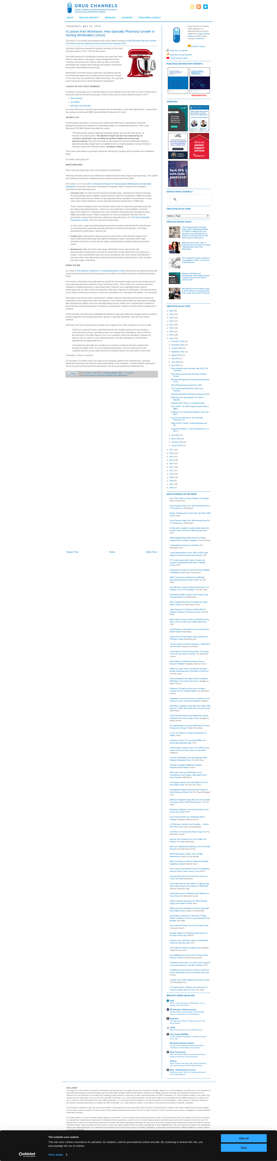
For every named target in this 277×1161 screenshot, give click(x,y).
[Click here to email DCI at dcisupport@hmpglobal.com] (189, 46)
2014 (171, 460)
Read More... (201, 38)
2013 (171, 463)
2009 (171, 477)
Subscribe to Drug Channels (180, 55)
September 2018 (178, 352)
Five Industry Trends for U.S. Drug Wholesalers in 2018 (101, 271)
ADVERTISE (127, 18)
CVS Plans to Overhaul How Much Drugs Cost (188, 832)
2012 (171, 467)
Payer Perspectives (178, 1052)
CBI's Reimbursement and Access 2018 (186, 385)
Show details (55, 1154)
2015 (171, 457)
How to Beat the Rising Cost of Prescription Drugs (189, 925)
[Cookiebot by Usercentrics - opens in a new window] (27, 1154)
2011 (171, 470)
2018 (171, 338)
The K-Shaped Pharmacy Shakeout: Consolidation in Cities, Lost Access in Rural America (196, 260)
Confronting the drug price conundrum (184, 545)
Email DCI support (198, 46)
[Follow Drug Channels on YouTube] (168, 58)
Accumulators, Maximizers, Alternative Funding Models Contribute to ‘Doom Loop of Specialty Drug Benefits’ (189, 918)
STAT (172, 1001)
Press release (77, 98)
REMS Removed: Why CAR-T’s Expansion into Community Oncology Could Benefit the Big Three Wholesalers (196, 246)
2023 (171, 321)
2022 (171, 325)
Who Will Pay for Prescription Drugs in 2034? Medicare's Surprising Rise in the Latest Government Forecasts (196, 291)
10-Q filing (75, 102)
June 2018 (175, 362)
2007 (171, 484)
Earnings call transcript (80, 106)
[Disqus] (112, 425)
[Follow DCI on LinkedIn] (168, 50)
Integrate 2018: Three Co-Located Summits (188, 403)
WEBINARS (110, 18)
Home (112, 552)
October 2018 (177, 348)
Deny (244, 1147)
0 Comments (129, 373)
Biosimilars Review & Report (182, 1043)
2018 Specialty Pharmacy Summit (141, 41)
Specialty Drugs (112, 375)
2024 (171, 318)
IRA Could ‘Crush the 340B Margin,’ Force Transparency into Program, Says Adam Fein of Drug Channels (188, 774)
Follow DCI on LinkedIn (178, 50)
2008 (171, 481)
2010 (171, 474)
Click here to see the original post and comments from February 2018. (96, 43)
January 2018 (177, 445)
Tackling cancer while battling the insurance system (190, 980)
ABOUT (70, 18)
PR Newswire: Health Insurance (183, 1009)
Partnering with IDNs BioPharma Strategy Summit (190, 394)
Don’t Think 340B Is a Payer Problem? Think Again (189, 498)
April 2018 (175, 435)
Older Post (151, 552)
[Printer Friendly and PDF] (72, 374)
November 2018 (177, 345)
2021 (171, 328)
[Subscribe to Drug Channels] (168, 55)
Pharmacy (101, 375)
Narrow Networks (90, 375)
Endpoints (174, 1018)
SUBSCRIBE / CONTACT (149, 18)
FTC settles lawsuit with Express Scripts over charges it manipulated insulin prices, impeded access (187, 562)
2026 (171, 311)
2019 (171, 335)
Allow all (244, 1138)
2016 (171, 453)
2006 (171, 488)
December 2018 (177, 341)
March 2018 (176, 439)
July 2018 (175, 358)
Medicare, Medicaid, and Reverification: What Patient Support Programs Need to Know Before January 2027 (196, 276)
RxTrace (173, 1061)
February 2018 (177, 442)
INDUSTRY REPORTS (89, 18)
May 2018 (175, 365)
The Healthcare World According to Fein (185, 948)
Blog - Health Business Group (182, 1070)
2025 (171, 314)
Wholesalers (122, 375)
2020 (171, 331)
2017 (171, 450)
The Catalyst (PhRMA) (179, 1034)
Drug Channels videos (179, 58)
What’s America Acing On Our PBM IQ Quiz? (186, 1030)
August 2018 (176, 355)
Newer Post (72, 552)
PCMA (172, 1027)
